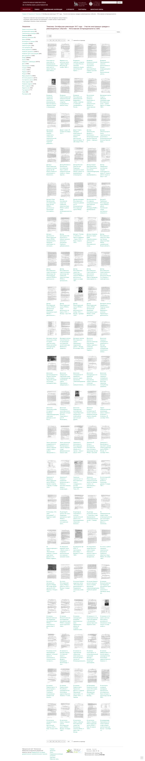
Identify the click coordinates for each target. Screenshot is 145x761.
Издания (24, 71)
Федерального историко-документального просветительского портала (34, 753)
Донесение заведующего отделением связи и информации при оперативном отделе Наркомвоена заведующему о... (65, 379)
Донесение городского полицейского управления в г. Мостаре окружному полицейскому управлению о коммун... (104, 344)
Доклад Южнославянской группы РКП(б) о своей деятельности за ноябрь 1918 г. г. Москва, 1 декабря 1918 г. (78, 309)
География (25, 43)
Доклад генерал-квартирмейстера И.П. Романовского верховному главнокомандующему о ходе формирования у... (93, 170)
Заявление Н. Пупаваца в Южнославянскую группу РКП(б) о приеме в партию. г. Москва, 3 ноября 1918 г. (51, 482)
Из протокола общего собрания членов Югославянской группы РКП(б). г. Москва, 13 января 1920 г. (65, 725)
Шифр (24, 57)
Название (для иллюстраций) (30, 53)
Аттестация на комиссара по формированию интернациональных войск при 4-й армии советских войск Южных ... (52, 65)
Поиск (37, 9)
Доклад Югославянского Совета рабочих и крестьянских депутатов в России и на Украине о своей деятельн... (105, 274)
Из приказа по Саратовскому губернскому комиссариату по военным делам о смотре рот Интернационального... (79, 656)
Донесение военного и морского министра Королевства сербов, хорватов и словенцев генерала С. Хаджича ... (92, 344)
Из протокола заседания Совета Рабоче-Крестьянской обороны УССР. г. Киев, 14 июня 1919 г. (51, 725)
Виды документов (27, 76)
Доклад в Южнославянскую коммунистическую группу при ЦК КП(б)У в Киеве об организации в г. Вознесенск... (51, 170)
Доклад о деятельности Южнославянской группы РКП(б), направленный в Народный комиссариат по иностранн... (51, 240)
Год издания (25, 90)
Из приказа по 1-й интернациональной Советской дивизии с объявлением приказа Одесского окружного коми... (92, 620)
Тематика (38, 14)
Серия (24, 92)
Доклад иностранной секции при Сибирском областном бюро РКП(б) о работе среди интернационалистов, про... (66, 206)
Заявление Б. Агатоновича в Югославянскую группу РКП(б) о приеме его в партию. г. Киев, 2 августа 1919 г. (78, 447)
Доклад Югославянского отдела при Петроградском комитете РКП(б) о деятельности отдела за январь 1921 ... (78, 274)
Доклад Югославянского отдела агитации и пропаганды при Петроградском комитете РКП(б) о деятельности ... (51, 274)
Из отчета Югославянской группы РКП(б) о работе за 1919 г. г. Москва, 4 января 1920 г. (65, 585)
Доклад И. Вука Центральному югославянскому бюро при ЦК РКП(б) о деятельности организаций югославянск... (51, 205)
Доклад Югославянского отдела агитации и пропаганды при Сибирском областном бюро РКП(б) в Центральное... (65, 274)
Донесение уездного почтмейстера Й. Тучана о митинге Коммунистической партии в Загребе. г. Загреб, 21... (92, 413)
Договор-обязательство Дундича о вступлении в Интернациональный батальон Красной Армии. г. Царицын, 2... (92, 135)
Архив (23, 59)
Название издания (27, 84)
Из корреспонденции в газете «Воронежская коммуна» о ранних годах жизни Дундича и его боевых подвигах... (51, 552)
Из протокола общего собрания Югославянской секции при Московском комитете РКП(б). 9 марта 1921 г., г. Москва (78, 726)
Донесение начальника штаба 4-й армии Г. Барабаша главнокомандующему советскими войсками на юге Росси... (52, 413)
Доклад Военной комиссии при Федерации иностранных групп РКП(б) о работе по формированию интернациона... (78, 170)
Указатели (26, 9)
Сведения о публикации (28, 61)
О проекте (70, 9)
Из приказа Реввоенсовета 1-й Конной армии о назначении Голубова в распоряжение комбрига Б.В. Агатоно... (51, 691)
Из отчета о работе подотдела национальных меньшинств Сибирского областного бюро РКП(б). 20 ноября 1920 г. (105, 552)
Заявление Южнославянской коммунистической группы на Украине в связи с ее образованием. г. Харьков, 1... (92, 482)
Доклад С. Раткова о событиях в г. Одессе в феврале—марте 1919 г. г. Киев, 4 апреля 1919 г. (78, 238)
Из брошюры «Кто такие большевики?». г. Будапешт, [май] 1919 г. (51, 515)
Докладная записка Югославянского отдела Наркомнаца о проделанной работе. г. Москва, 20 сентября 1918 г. (78, 343)
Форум (24, 74)
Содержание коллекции (53, 9)
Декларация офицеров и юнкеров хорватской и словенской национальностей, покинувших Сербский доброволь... (51, 136)
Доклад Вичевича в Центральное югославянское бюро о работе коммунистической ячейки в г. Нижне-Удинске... (65, 170)
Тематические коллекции (29, 33)
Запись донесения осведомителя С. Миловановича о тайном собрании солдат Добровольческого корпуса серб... (65, 447)
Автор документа (26, 49)
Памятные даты (26, 45)
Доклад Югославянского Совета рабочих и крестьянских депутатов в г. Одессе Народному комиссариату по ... (92, 274)
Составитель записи (27, 80)
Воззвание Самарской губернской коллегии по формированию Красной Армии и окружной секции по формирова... (51, 101)
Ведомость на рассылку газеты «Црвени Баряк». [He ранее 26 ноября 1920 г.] (64, 64)
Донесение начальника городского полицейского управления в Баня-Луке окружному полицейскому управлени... (104, 379)
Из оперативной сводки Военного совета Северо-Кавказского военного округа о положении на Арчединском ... (92, 551)
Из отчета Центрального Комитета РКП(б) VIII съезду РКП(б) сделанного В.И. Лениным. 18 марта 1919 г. (51, 586)
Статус (24, 69)
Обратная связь (96, 9)
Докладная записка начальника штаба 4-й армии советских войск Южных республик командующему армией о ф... (51, 343)
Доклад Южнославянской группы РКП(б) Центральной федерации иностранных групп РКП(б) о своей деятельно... (92, 309)
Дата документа (26, 55)
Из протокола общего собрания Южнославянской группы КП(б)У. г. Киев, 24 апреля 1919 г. (91, 724)
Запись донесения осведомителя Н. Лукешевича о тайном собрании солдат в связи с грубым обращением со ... (51, 447)
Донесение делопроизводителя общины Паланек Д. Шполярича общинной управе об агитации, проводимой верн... (51, 378)
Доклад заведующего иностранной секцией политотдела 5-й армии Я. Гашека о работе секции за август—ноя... (105, 170)
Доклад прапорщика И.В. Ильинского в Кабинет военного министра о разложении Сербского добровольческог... (65, 240)
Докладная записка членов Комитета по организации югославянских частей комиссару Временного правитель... (65, 343)
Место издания (26, 86)
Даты (23, 63)
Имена (24, 39)
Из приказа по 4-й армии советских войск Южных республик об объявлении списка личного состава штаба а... (105, 621)
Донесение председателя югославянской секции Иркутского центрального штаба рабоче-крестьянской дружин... (78, 413)
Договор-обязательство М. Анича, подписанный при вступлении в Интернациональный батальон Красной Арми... (106, 135)
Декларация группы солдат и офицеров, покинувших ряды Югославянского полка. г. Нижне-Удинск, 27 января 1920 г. (105, 101)
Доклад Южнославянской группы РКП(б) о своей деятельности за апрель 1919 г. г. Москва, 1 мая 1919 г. (65, 309)
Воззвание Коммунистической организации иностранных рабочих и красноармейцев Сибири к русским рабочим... (92, 66)
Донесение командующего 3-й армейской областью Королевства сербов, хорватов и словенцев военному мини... (92, 379)
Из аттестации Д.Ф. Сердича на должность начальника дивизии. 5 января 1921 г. (105, 481)
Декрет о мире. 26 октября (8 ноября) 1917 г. (65, 131)
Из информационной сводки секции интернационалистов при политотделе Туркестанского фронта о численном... (106, 517)
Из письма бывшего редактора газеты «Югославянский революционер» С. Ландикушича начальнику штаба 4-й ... (78, 586)
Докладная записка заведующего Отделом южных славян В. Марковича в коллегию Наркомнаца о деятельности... (105, 309)
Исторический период (28, 31)
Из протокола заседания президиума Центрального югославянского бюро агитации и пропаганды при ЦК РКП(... (105, 691)
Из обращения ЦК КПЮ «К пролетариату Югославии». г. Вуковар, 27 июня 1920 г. (78, 551)
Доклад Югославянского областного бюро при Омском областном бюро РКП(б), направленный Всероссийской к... (105, 240)
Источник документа (27, 78)
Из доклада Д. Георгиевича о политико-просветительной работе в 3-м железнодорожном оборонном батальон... (78, 517)
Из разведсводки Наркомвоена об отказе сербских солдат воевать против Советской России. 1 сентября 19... (105, 725)
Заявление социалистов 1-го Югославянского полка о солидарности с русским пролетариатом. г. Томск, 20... (78, 483)
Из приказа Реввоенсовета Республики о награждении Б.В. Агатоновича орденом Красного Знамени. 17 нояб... (65, 690)
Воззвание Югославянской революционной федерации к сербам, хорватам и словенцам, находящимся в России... (78, 101)
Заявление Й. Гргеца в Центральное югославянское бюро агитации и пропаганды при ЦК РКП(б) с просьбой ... (92, 448)
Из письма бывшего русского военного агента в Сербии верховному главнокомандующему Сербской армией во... (93, 586)
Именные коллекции (27, 37)
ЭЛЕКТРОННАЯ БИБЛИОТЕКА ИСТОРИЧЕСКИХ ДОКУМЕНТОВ (35, 4)
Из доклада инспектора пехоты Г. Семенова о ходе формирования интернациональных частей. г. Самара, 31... (92, 517)
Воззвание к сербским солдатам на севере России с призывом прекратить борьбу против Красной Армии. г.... (78, 65)
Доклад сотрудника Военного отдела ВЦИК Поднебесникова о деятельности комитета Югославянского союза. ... (92, 240)
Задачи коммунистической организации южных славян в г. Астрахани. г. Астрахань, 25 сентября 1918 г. (105, 413)
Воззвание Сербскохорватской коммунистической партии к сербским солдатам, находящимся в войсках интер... (65, 100)
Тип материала (26, 47)
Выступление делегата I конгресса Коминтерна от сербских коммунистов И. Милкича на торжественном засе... (91, 101)
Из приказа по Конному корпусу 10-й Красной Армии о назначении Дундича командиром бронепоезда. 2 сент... (64, 657)
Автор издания (26, 82)
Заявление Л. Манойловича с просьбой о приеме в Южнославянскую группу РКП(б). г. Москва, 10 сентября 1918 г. (105, 447)
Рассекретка (25, 94)
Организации (25, 65)
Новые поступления (27, 29)
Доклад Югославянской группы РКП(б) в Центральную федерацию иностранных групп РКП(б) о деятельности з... (51, 309)
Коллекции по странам (28, 41)
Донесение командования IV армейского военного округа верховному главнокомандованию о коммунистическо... (79, 379)
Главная (24, 14)
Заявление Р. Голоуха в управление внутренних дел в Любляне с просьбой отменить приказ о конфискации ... (65, 483)
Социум (24, 67)
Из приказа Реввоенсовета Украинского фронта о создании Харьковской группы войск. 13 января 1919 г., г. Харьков (78, 691)
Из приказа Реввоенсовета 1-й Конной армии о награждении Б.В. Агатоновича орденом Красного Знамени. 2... (105, 656)
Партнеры (82, 9)
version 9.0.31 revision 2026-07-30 (92, 750)
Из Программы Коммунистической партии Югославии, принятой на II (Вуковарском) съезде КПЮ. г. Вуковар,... (92, 690)
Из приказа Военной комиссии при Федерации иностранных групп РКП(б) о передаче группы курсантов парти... (65, 621)
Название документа (28, 51)
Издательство (26, 88)
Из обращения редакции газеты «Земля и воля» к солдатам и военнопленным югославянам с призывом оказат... (65, 551)
